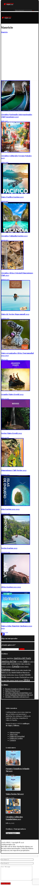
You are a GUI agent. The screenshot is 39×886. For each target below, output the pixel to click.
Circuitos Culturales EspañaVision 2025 (18, 693)
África (26, 679)
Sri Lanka (3, 680)
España (15, 666)
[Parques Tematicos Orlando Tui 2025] (13, 765)
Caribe (8, 664)
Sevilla (31, 677)
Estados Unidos (24, 666)
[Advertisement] (19, 60)
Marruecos (26, 672)
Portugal (23, 677)
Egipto (3, 666)
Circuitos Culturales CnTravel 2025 (17, 697)
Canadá (3, 664)
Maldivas (19, 672)
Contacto (13, 740)
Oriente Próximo (10, 677)
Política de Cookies (16, 738)
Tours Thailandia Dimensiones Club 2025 (19, 695)
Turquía (16, 680)
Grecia (18, 670)
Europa (5, 669)
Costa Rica (27, 664)
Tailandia (12, 680)
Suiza (7, 680)
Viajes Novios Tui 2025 (12, 691)
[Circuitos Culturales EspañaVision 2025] (13, 813)
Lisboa (9, 672)
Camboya (32, 661)
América (9, 658)
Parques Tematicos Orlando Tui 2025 (17, 689)
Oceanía (21, 675)
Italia (29, 670)
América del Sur (9, 661)
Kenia (6, 672)
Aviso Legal (13, 734)
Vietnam (21, 680)
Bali (28, 661)
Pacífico (17, 677)
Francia (13, 670)
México (17, 675)
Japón (3, 672)
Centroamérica (16, 664)
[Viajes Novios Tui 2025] (13, 790)
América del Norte (22, 658)
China (22, 664)
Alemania (3, 658)
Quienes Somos (15, 732)
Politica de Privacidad (17, 736)
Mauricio (3, 675)
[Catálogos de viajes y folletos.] (6, 23)
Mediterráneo (10, 675)
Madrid (14, 672)
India (21, 670)
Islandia (25, 670)
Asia (25, 661)
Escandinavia (9, 666)
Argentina (20, 661)
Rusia (28, 677)
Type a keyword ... (8, 10)
